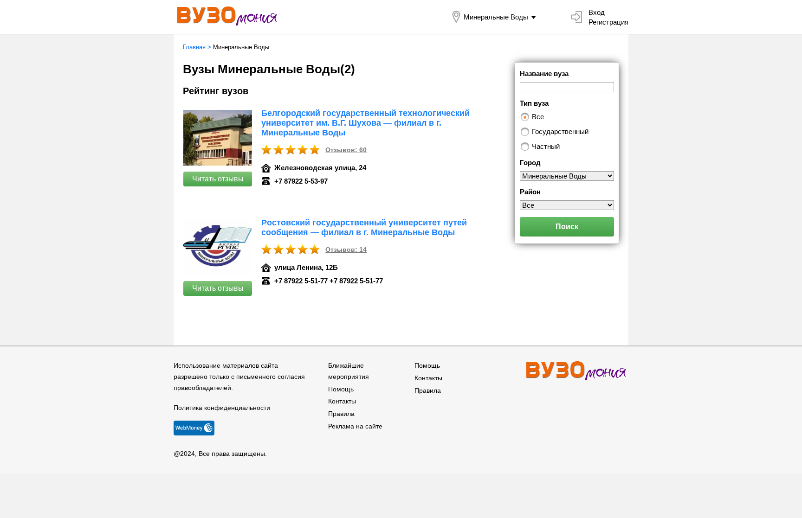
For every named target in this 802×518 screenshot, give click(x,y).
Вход (597, 12)
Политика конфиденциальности (222, 407)
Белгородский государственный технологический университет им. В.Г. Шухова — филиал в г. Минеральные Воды (365, 123)
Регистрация (608, 22)
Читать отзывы (218, 179)
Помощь (341, 389)
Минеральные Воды (496, 17)
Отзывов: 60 (346, 149)
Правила (341, 413)
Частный (546, 146)
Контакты (342, 401)
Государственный (560, 131)
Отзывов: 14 (346, 249)
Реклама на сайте (355, 426)
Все (538, 117)
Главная (194, 47)
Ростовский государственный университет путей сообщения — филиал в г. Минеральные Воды (364, 227)
